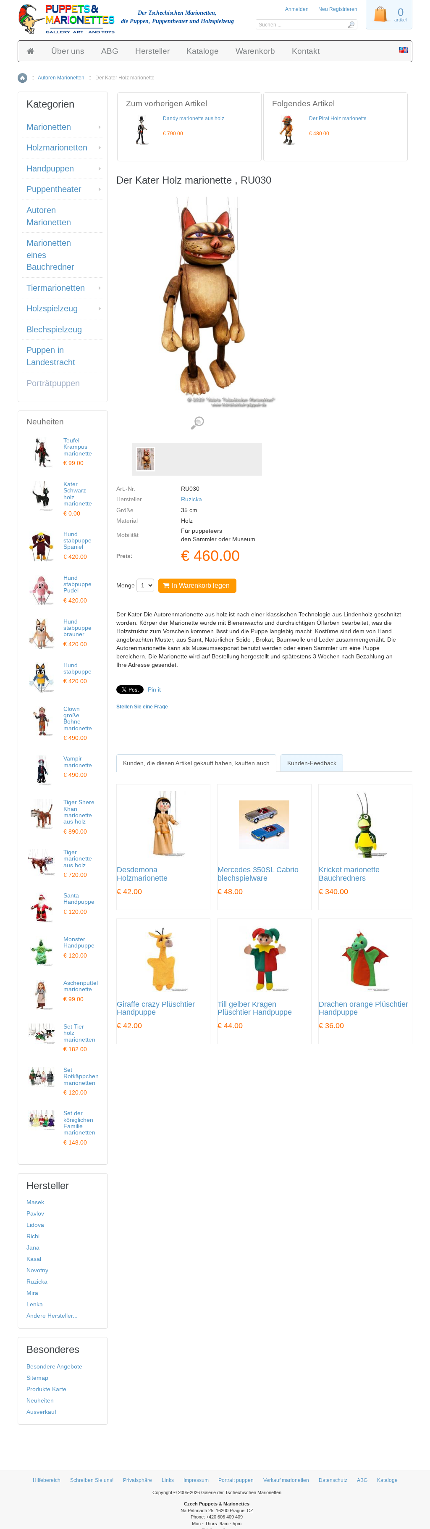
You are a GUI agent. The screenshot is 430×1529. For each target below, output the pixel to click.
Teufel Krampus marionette (77, 447)
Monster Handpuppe (78, 942)
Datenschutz (333, 1480)
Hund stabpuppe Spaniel (77, 540)
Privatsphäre (137, 1480)
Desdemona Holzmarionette (142, 874)
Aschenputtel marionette (80, 985)
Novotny (37, 1270)
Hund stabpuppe (77, 668)
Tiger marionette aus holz (77, 858)
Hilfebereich (46, 1480)
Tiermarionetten (55, 287)
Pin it (154, 689)
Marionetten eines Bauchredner (50, 254)
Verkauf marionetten (286, 1480)
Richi (32, 1236)
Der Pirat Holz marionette (338, 118)
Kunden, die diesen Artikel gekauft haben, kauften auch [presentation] (196, 763)
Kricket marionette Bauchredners (349, 874)
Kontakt (306, 51)
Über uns (67, 51)
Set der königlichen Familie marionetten (79, 1123)
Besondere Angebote (54, 1366)
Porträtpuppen (53, 383)
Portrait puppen (236, 1480)
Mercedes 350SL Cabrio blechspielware (258, 874)
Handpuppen (50, 168)
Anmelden (297, 9)
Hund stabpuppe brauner (77, 628)
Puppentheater (53, 189)
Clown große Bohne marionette (77, 718)
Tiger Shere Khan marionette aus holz (78, 812)
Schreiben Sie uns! (91, 1480)
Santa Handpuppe (78, 898)
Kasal (33, 1258)
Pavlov (35, 1213)
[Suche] (351, 24)
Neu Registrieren (337, 9)
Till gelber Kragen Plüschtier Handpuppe (255, 1008)
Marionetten (48, 127)
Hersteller (152, 51)
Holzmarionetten (56, 147)
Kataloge (202, 51)
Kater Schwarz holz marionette (77, 494)
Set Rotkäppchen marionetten (81, 1076)
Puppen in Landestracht (50, 356)
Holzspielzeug (52, 308)
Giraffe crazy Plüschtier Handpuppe (156, 1008)
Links (168, 1480)
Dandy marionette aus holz (193, 118)
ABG (109, 51)
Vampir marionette (77, 761)
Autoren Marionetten (61, 78)
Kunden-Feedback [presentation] (311, 763)
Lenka (34, 1304)
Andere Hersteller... (52, 1315)
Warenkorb (255, 51)
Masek (35, 1202)
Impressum (196, 1480)
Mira (32, 1293)
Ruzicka (191, 499)
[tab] (196, 763)
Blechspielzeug (54, 329)
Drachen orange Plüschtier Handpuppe (363, 1008)
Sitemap (37, 1377)
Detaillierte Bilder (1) (197, 423)
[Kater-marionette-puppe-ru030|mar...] (145, 459)
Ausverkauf (41, 1411)
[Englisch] (403, 50)
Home (22, 78)
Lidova (35, 1224)
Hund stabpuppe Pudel (77, 584)
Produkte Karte (46, 1389)
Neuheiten (40, 1400)
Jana (32, 1247)
